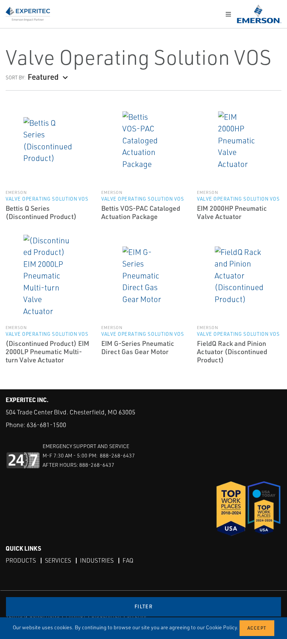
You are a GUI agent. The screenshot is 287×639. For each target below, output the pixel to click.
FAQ (128, 560)
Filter (143, 606)
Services (58, 560)
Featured (43, 76)
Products (21, 560)
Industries (97, 560)
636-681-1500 (46, 425)
